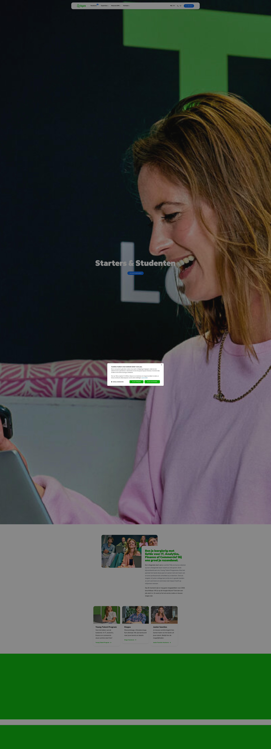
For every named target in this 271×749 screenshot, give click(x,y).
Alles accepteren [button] (152, 381)
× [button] (161, 364)
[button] (117, 382)
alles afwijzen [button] (136, 381)
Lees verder (145, 377)
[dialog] (135, 374)
